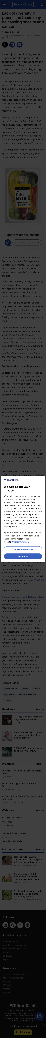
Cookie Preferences (23, 549)
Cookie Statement (20, 541)
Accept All (23, 556)
